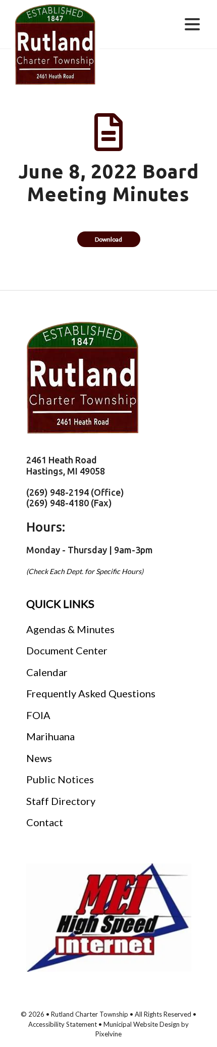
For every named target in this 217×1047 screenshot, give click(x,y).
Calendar (47, 672)
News (39, 758)
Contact (44, 822)
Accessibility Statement (63, 1024)
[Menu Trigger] (192, 23)
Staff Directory (60, 801)
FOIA (38, 715)
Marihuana (50, 736)
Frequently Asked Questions (90, 693)
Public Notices (60, 779)
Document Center (66, 650)
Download (108, 239)
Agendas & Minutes (70, 629)
